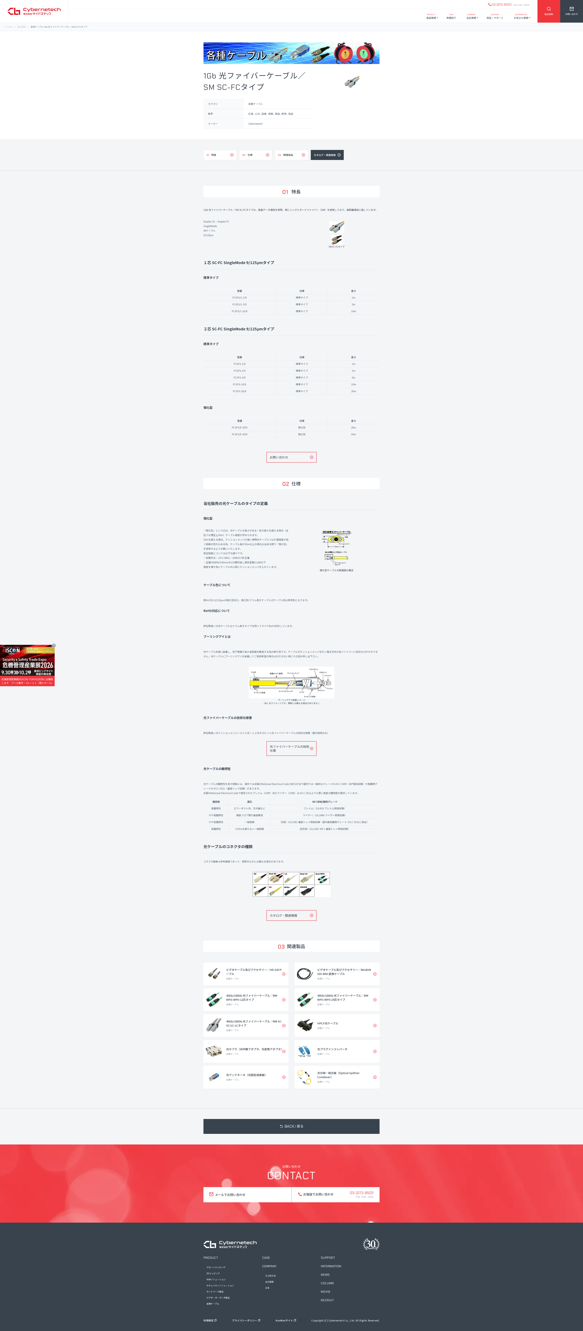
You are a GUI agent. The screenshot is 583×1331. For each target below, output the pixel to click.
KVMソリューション (216, 1279)
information (331, 1266)
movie (325, 1292)
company (269, 1266)
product (210, 1258)
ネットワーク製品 (214, 1291)
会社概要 (269, 1281)
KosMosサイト (284, 1320)
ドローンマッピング (215, 1267)
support (328, 1258)
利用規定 (208, 1320)
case (266, 1258)
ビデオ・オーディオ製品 (218, 1297)
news (325, 1275)
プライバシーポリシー (244, 1320)
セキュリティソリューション (220, 1285)
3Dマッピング (213, 1273)
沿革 (267, 1288)
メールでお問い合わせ (230, 1194)
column (327, 1283)
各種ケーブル (212, 1303)
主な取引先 (270, 1275)
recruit (327, 1300)
